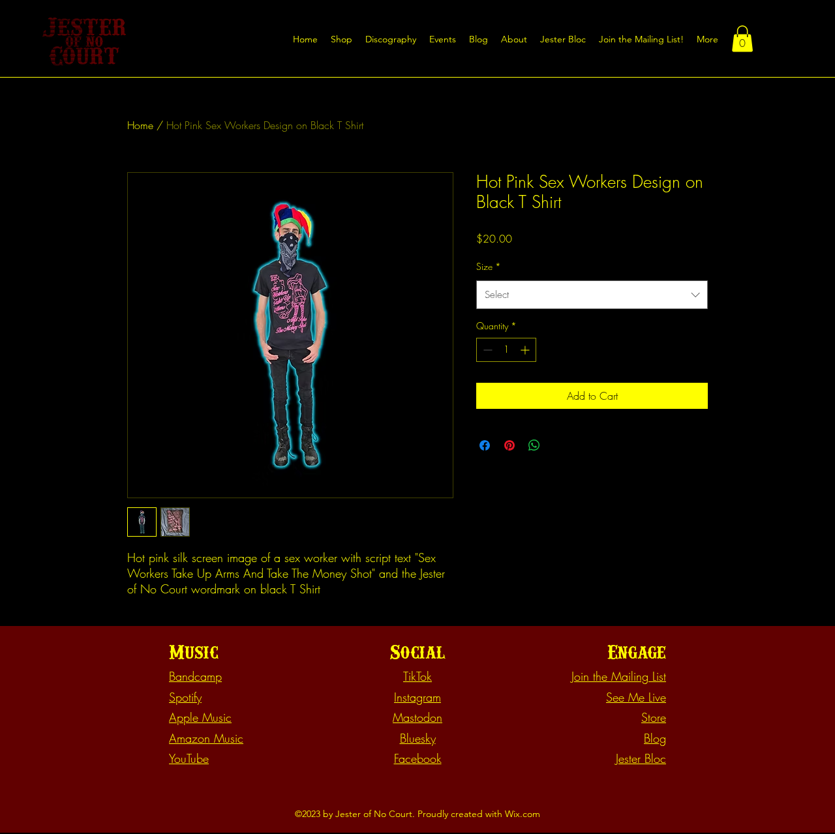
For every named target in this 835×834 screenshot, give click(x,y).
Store (653, 717)
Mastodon (417, 717)
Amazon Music (206, 738)
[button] (641, 39)
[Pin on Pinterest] (509, 445)
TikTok (417, 676)
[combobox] (592, 294)
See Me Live (636, 697)
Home (140, 125)
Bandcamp (195, 676)
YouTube (189, 758)
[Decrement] (486, 349)
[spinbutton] (506, 349)
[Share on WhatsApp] (534, 445)
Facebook (418, 758)
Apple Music (200, 717)
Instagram (417, 697)
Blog (655, 738)
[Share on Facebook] (485, 445)
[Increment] (526, 349)
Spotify (185, 697)
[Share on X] (559, 445)
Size (488, 266)
